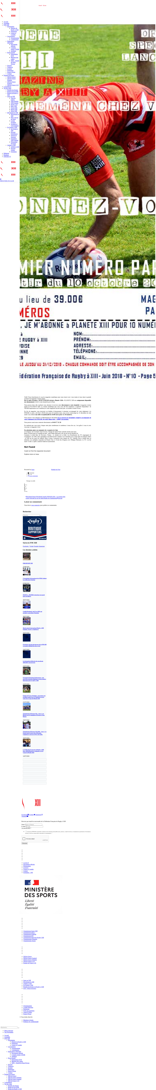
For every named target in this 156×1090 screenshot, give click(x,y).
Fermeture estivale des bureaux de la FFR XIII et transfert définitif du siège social (34, 645)
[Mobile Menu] (0, 179)
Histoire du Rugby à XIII (15, 29)
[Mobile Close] (2, 1025)
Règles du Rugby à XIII (15, 1089)
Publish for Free (55, 469)
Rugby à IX (14, 104)
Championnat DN (29, 923)
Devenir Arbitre (13, 149)
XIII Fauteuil (14, 103)
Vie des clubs (7, 88)
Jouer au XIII (11, 96)
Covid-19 (26, 850)
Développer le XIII (12, 112)
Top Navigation (8, 1032)
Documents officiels (14, 45)
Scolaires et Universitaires (15, 124)
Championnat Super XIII (31, 918)
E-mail (23, 826)
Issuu (32, 469)
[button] (52, 484)
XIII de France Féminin (11, 79)
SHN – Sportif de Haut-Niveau (15, 62)
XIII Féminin (14, 101)
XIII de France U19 (13, 85)
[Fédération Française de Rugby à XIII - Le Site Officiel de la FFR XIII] (8, 12)
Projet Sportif (11, 52)
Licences (26, 855)
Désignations (27, 853)
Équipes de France (9, 75)
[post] (27, 560)
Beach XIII (14, 109)
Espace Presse (11, 72)
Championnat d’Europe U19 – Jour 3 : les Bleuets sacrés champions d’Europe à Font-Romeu (34, 715)
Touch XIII (14, 108)
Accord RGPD (26, 828)
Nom (23, 824)
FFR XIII (6, 25)
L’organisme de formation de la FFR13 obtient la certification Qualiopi (34, 579)
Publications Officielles (10, 42)
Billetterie (6, 153)
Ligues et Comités (13, 33)
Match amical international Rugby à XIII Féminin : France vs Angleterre (33, 628)
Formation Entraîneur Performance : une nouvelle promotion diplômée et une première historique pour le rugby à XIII (34, 679)
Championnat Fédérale (30, 921)
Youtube (36, 546)
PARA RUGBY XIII (28, 563)
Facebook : (26, 546)
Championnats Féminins (31, 926)
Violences (10, 67)
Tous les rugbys (13, 98)
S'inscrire (24, 843)
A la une (44, 5)
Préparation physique (14, 142)
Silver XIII (14, 111)
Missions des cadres (17, 1061)
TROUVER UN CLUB (7, 181)
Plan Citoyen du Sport (14, 118)
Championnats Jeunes (30, 928)
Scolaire (9, 69)
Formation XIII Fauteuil (14, 139)
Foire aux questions (29, 999)
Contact (9, 73)
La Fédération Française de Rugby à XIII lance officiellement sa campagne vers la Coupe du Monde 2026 (33, 751)
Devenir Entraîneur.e (14, 133)
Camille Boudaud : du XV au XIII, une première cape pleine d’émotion (32, 612)
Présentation (10, 26)
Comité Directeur (29, 996)
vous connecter (35, 505)
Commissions (15, 39)
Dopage (9, 65)
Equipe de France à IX (30, 953)
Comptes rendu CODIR (15, 48)
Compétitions (7, 86)
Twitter (32, 546)
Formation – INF (28, 860)
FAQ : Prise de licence (30, 977)
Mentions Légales (28, 1020)
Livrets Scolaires (13, 121)
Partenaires (10, 70)
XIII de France (11, 77)
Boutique (6, 155)
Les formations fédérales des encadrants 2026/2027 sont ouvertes (33, 661)
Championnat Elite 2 (29, 920)
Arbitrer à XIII (11, 145)
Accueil (6, 21)
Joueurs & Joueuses (14, 136)
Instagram (42, 546)
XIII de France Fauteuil (11, 82)
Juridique (13, 51)
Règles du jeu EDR (12, 91)
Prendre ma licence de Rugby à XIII (34, 975)
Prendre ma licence (12, 90)
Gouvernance (11, 36)
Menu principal (8, 1030)
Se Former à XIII (12, 127)
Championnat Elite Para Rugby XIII (34, 925)
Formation (14, 151)
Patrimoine (14, 31)
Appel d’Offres (28, 1001)
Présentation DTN (17, 1059)
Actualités (6, 23)
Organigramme (15, 38)
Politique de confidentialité (30, 1021)
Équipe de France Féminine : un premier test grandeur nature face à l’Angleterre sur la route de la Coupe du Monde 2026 (34, 697)
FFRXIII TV (7, 156)
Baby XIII (14, 106)
